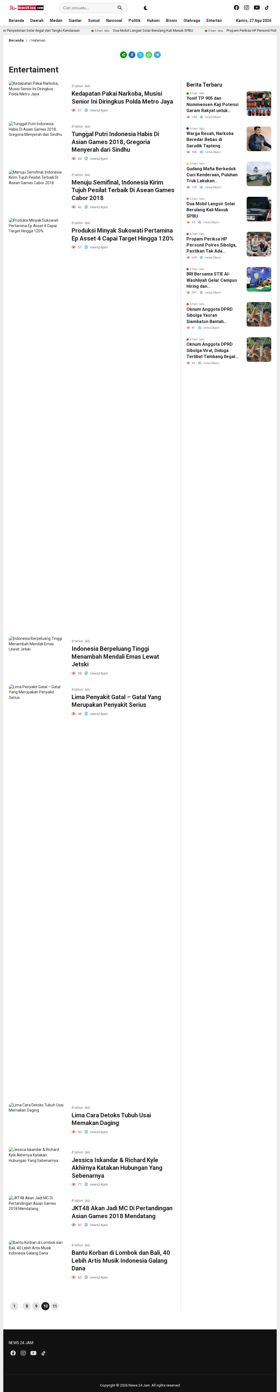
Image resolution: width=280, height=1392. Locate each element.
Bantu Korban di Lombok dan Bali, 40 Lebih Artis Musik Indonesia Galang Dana (121, 1260)
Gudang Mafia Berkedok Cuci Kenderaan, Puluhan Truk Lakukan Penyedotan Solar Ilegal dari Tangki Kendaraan (212, 175)
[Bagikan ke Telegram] (157, 54)
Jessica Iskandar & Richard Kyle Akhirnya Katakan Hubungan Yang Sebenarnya (117, 1168)
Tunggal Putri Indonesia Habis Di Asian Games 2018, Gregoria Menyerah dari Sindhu (115, 142)
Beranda (16, 20)
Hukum (153, 20)
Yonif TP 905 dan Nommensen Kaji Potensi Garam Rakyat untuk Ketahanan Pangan (212, 105)
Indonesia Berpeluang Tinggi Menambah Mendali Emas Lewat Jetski (115, 656)
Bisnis (171, 20)
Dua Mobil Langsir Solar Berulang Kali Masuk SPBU (133, 30)
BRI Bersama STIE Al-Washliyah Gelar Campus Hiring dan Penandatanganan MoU (211, 280)
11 (54, 1306)
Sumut (94, 20)
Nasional (114, 20)
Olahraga (191, 20)
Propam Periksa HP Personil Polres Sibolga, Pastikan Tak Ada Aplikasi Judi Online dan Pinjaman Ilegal (211, 245)
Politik (135, 20)
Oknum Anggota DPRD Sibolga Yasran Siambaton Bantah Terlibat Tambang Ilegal (210, 316)
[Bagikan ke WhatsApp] (149, 54)
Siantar (75, 20)
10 (45, 1306)
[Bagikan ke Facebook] (132, 54)
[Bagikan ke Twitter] (140, 54)
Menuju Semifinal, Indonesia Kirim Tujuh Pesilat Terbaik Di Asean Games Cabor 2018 (123, 190)
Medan (56, 20)
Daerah (36, 20)
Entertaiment (218, 20)
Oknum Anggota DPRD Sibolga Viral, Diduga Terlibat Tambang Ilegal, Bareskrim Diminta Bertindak (211, 351)
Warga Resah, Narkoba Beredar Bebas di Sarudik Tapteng (210, 139)
